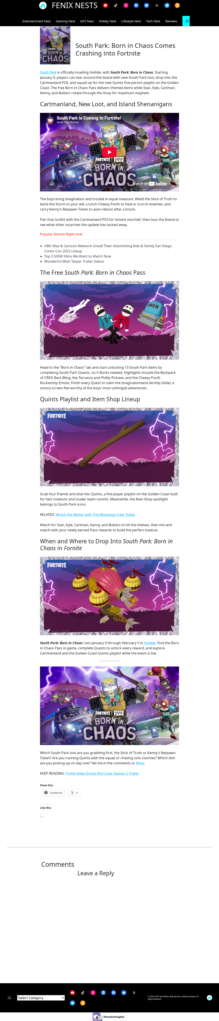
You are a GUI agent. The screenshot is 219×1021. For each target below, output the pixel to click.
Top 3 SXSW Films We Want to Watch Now (77, 256)
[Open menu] (9, 997)
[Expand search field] (187, 21)
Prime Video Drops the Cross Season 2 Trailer (102, 773)
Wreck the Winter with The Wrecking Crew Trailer (95, 514)
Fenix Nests (75, 5)
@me (140, 763)
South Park (48, 72)
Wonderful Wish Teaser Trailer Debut (74, 261)
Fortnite (149, 643)
